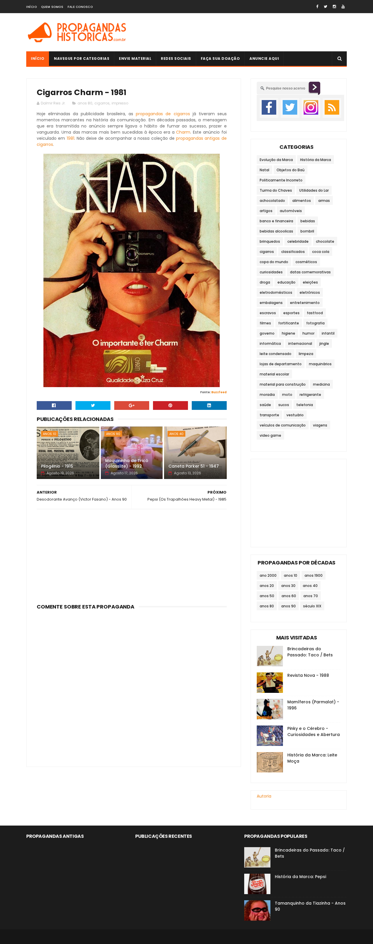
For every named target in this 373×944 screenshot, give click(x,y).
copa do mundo (274, 261)
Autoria (264, 796)
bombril (307, 231)
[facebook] (317, 6)
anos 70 (310, 595)
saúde (265, 404)
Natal (264, 169)
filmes (265, 323)
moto (287, 394)
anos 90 (113, 433)
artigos (266, 210)
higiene (288, 333)
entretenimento (305, 302)
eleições (310, 282)
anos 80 (85, 103)
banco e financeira (276, 220)
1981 (70, 138)
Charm (183, 132)
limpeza (306, 353)
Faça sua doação (220, 58)
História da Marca (315, 159)
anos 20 (267, 585)
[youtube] (343, 6)
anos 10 (49, 433)
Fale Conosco (80, 7)
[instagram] (334, 6)
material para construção (283, 384)
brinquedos (270, 241)
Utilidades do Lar (314, 190)
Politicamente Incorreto (281, 180)
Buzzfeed (219, 392)
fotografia (315, 323)
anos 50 (267, 595)
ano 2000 (268, 575)
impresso (120, 103)
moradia (267, 394)
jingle (324, 343)
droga (265, 282)
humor (308, 333)
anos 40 (176, 433)
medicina (321, 384)
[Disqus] (132, 685)
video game (270, 435)
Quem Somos (52, 7)
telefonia (304, 404)
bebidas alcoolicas (276, 231)
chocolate (325, 241)
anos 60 (288, 595)
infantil (328, 333)
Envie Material (135, 58)
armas (324, 200)
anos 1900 (314, 575)
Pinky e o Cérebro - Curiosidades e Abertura (313, 731)
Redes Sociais (176, 58)
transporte (269, 414)
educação (286, 282)
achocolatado (272, 200)
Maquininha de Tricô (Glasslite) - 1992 (126, 463)
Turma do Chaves (276, 190)
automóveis (291, 210)
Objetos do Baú (291, 169)
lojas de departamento (281, 363)
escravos (268, 312)
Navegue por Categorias (81, 58)
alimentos (301, 200)
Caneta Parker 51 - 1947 (193, 466)
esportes (291, 312)
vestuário (295, 414)
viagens (320, 425)
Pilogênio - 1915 (57, 466)
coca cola (320, 251)
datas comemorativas (310, 272)
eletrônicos (310, 292)
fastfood (315, 312)
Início (31, 7)
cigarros (102, 103)
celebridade (298, 241)
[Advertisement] (241, 32)
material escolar (274, 374)
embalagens (271, 302)
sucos (283, 404)
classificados (293, 251)
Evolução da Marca (276, 159)
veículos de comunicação (283, 425)
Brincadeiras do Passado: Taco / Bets (310, 652)
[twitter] (325, 6)
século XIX (312, 606)
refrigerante (310, 394)
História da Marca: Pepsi (300, 877)
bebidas (307, 220)
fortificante (288, 323)
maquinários (320, 363)
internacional (300, 343)
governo (267, 333)
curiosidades (271, 272)
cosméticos (306, 261)
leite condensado (275, 353)
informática (270, 343)
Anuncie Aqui (264, 58)
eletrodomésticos (276, 292)
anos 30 (288, 585)
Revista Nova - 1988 (308, 675)
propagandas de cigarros (163, 114)
